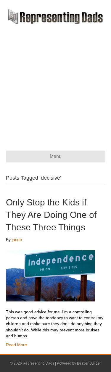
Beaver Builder (89, 363)
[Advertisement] (55, 83)
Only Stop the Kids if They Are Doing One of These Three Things (51, 214)
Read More (16, 344)
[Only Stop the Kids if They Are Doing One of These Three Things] (50, 275)
